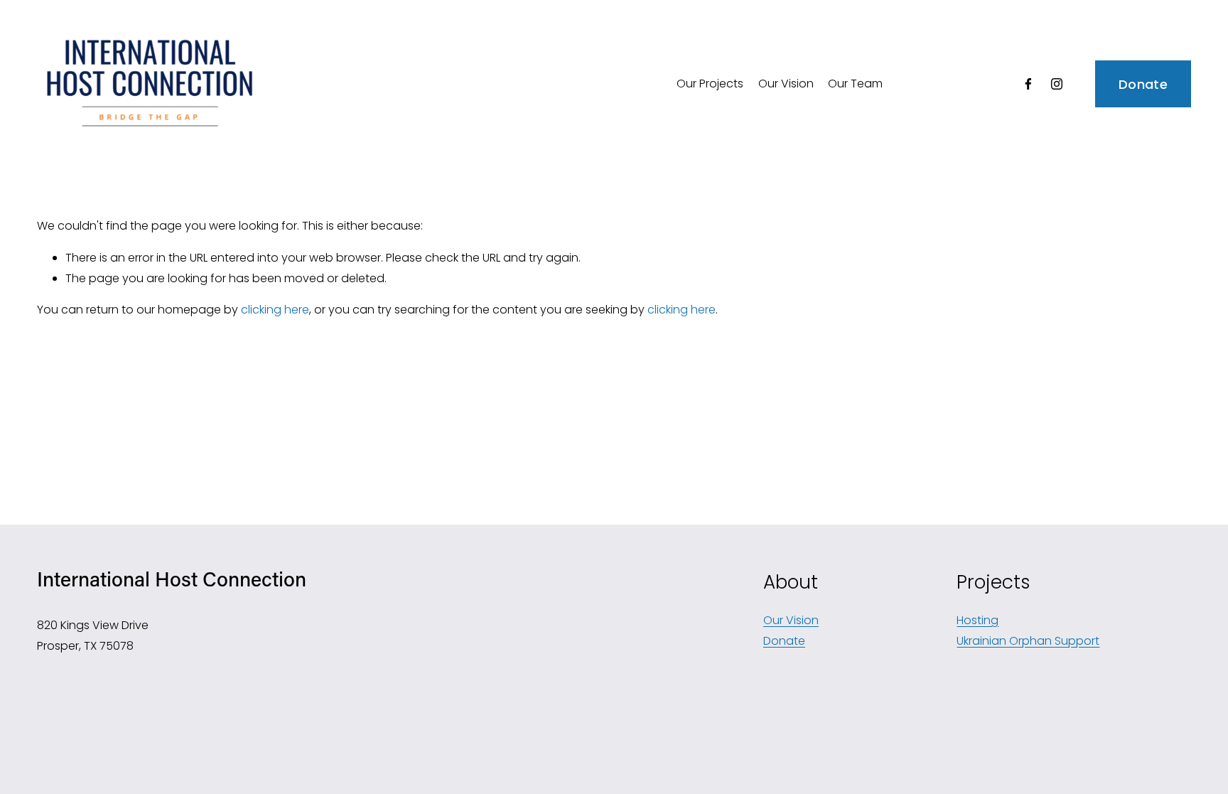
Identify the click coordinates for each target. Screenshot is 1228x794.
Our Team (855, 83)
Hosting (977, 620)
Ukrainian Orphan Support (1028, 641)
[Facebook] (1028, 84)
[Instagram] (1057, 84)
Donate (1143, 84)
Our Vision (786, 83)
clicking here (275, 309)
